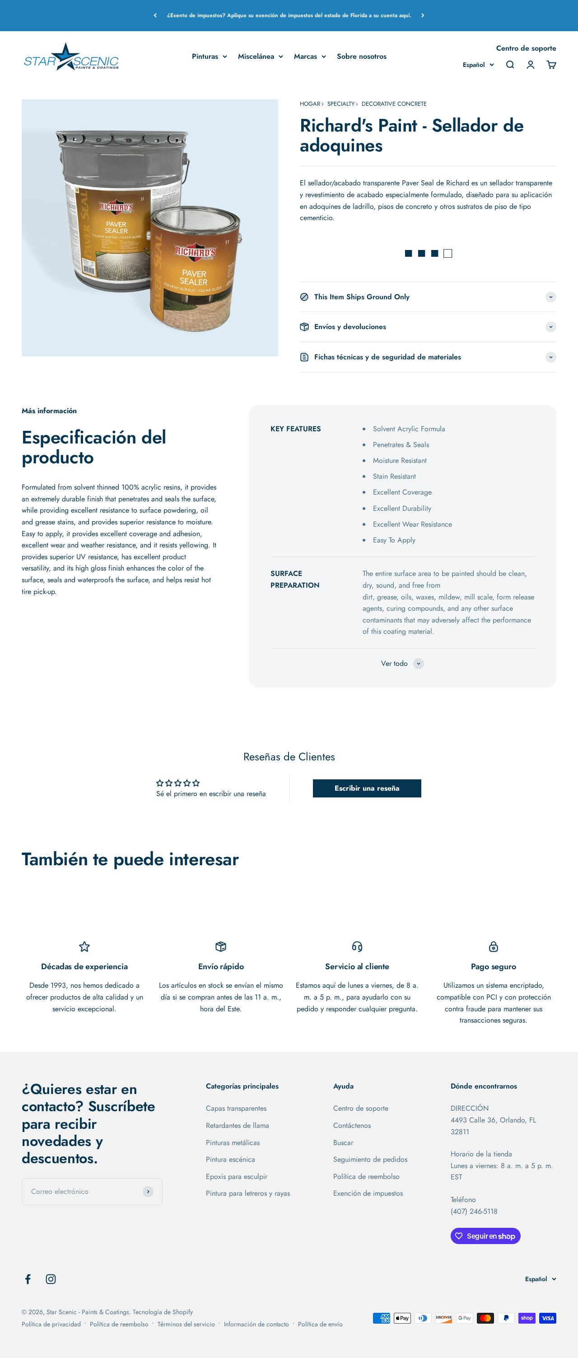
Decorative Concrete (394, 103)
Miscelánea (256, 56)
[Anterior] (155, 15)
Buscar (343, 1142)
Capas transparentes (236, 1108)
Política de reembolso (366, 1176)
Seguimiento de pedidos (370, 1159)
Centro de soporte (526, 48)
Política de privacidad (51, 1324)
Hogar (310, 103)
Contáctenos (352, 1125)
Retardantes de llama (237, 1125)
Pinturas (205, 56)
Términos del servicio (186, 1324)
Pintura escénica (230, 1159)
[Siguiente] (422, 15)
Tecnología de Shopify (163, 1311)
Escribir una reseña (367, 788)
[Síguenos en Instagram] (51, 1279)
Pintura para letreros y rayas (248, 1193)
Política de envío (320, 1324)
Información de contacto (256, 1324)
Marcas (305, 56)
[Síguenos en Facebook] (28, 1279)
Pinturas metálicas (233, 1142)
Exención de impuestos (368, 1193)
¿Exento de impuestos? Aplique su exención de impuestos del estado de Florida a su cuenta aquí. (289, 15)
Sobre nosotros (362, 56)
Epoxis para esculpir (236, 1176)
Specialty (340, 103)
